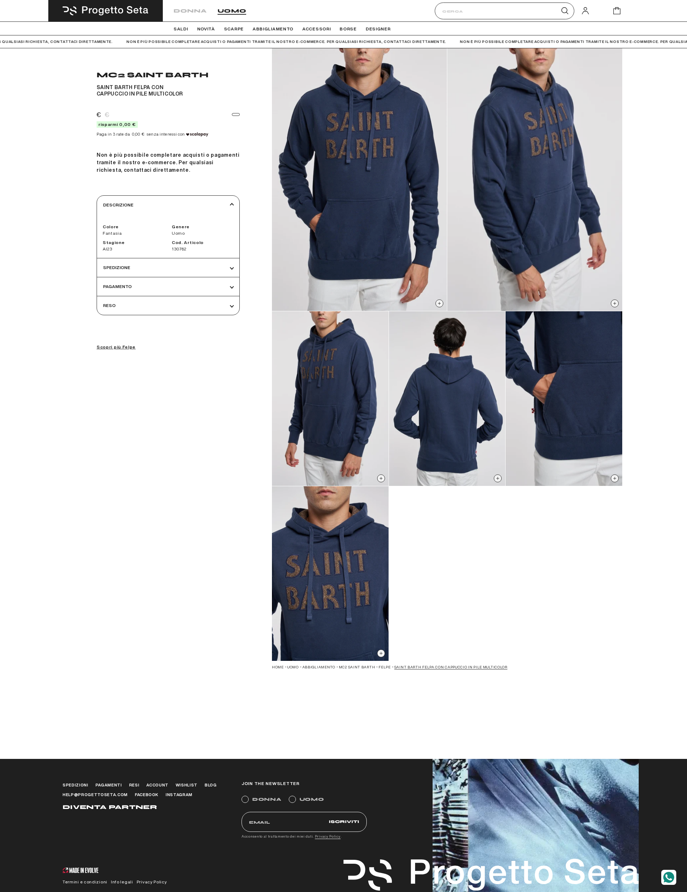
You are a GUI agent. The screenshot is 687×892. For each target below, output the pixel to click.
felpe (385, 667)
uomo (293, 667)
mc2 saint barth (357, 667)
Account (157, 785)
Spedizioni (75, 785)
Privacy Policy (328, 836)
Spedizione (116, 267)
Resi (134, 785)
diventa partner (110, 807)
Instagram (179, 794)
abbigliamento (318, 667)
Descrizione (118, 205)
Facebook (147, 794)
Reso (109, 305)
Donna (190, 11)
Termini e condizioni (85, 881)
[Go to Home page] (105, 10)
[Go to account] (585, 10)
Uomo (232, 11)
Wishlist (187, 785)
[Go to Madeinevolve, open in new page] (80, 871)
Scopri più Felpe (116, 347)
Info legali (122, 881)
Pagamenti (109, 785)
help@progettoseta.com (95, 794)
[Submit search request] (565, 11)
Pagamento (117, 286)
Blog (211, 785)
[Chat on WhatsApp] (668, 877)
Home (278, 667)
